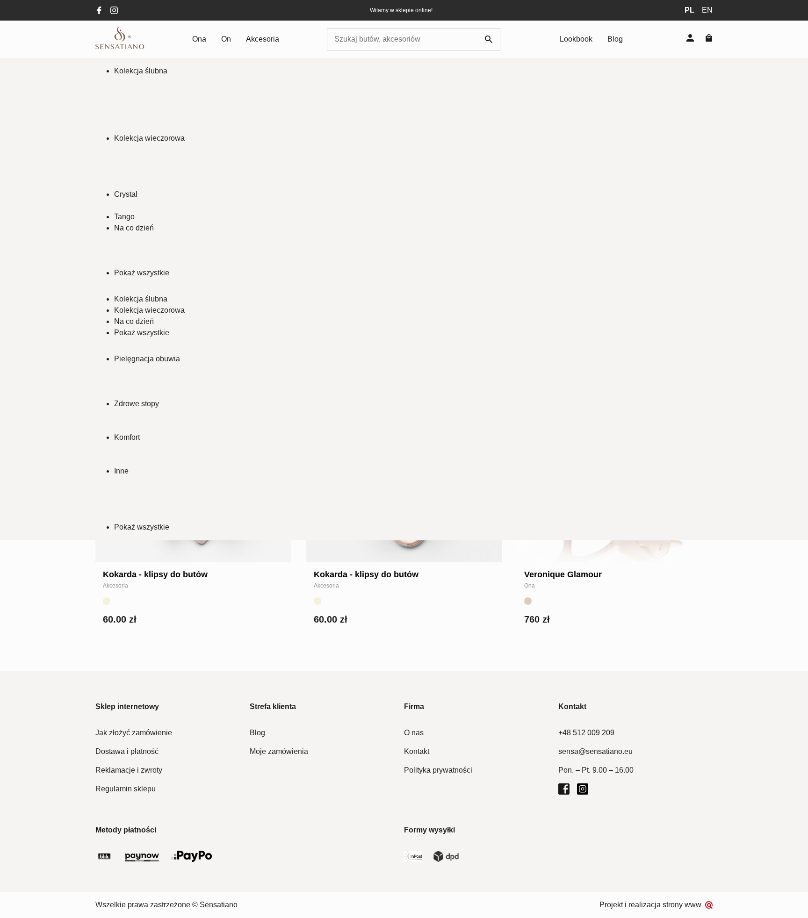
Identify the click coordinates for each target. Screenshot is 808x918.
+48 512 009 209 (586, 733)
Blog (615, 39)
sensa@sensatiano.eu (595, 751)
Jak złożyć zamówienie (133, 733)
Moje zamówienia (279, 751)
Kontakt (416, 751)
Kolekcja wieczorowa (149, 138)
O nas (414, 733)
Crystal (125, 194)
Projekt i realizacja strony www (650, 905)
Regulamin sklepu (125, 789)
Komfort (127, 437)
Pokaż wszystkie (141, 273)
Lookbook (576, 39)
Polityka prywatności (438, 770)
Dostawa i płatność (127, 751)
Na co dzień (134, 228)
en (707, 10)
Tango (124, 217)
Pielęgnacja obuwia (147, 359)
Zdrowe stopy (136, 404)
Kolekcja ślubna (140, 71)
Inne (121, 471)
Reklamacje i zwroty (128, 770)
